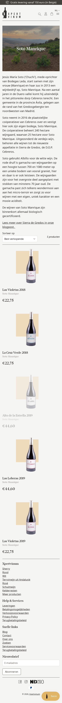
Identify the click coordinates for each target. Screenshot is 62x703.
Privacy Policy (10, 616)
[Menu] (58, 14)
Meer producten (11, 594)
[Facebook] (20, 682)
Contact (6, 635)
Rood (5, 572)
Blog (5, 631)
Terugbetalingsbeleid (14, 620)
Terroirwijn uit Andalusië (16, 579)
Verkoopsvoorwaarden (15, 613)
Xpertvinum (34, 694)
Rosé (5, 583)
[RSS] (37, 682)
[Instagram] (26, 682)
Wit (4, 576)
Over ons (7, 639)
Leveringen (8, 605)
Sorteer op (8, 233)
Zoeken (6, 642)
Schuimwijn (8, 587)
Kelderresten (9, 590)
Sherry (6, 568)
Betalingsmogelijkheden (16, 609)
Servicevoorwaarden (14, 646)
